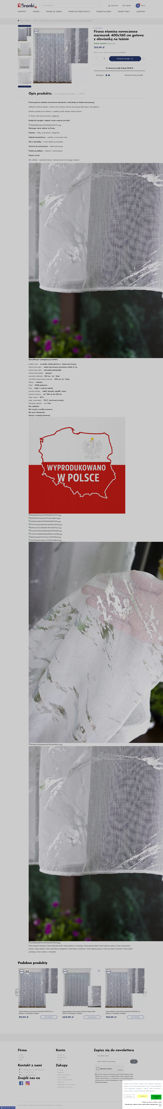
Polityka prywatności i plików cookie (151, 1102)
